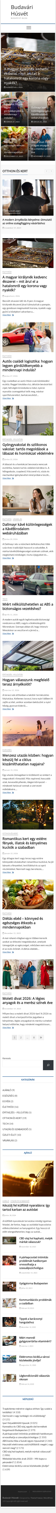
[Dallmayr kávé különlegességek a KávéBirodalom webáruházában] (28, 500)
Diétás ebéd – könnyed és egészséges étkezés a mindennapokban (14, 145)
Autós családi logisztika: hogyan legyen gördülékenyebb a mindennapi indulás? (27, 365)
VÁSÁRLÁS (17, 519)
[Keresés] (48, 1065)
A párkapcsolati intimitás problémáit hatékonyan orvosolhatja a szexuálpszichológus (33, 1263)
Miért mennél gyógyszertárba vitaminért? (35, 1339)
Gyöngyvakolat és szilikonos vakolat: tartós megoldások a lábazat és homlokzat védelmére (28, 449)
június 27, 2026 (13, 122)
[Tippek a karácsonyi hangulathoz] (9, 1322)
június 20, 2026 (40, 122)
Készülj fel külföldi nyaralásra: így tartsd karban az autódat (26, 1207)
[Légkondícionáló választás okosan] (9, 1378)
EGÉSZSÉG (7, 750)
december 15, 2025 (14, 156)
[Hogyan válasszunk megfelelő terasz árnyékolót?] (28, 656)
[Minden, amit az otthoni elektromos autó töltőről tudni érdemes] (28, 197)
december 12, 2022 (28, 1327)
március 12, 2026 (11, 690)
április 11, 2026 (11, 614)
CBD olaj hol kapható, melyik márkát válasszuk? (35, 1240)
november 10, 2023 (28, 1247)
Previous (47, 171)
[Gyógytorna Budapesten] (9, 1286)
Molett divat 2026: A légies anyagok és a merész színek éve (27, 1000)
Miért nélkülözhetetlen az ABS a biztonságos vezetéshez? (27, 606)
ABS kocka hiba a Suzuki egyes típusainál (23, 1440)
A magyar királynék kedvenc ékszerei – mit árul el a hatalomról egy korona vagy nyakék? (26, 75)
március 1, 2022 (27, 1346)
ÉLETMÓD (8, 64)
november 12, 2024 (12, 228)
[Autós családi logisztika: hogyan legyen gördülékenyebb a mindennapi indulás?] (28, 337)
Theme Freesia (36, 1498)
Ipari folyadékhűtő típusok (15, 1423)
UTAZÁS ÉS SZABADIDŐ (15, 1129)
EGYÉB (6, 1101)
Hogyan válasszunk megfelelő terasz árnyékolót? (25, 681)
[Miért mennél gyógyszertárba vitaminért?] (9, 1341)
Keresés (6, 1058)
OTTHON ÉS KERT (13, 211)
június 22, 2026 (11, 459)
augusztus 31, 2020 (28, 1365)
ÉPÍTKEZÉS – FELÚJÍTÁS (15, 1112)
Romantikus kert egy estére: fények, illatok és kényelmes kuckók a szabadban (24, 843)
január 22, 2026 (11, 853)
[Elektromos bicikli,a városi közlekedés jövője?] (9, 1359)
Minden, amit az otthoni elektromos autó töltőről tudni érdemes (26, 221)
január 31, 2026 (11, 770)
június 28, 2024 (10, 1215)
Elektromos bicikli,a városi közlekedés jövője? (34, 1358)
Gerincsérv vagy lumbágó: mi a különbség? (24, 1415)
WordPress (48, 1498)
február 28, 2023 (27, 1308)
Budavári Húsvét (22, 10)
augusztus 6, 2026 (14, 87)
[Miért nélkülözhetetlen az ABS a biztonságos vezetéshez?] (28, 580)
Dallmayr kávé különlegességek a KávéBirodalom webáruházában (27, 528)
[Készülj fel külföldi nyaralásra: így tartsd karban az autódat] (28, 1179)
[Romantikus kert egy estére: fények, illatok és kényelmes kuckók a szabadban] (28, 815)
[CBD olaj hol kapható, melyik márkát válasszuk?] (9, 1240)
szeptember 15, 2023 (29, 1273)
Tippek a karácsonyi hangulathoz (30, 1320)
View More (7, 315)
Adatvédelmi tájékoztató (42, 1491)
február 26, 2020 (27, 1384)
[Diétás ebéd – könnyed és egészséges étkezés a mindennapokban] (28, 894)
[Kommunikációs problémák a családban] (9, 1303)
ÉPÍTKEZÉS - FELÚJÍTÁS (12, 439)
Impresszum (22, 1491)
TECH (24, 211)
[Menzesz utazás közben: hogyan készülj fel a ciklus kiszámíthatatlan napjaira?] (28, 731)
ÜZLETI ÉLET (9, 1134)
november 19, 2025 (42, 156)
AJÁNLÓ (6, 1090)
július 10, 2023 (26, 1288)
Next (51, 171)
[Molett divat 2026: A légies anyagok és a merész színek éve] (28, 974)
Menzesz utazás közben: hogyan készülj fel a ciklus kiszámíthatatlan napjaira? (28, 759)
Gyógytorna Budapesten (33, 1283)
